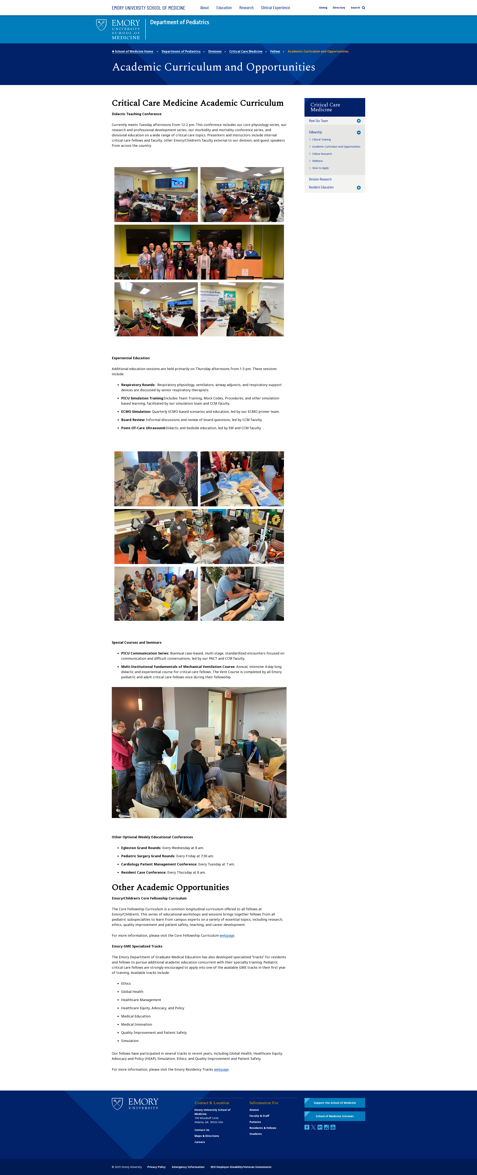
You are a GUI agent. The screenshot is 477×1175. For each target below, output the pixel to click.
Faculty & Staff (259, 1116)
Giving (323, 7)
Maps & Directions (207, 1136)
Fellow (275, 51)
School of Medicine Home (134, 51)
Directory (339, 7)
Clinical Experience (275, 7)
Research (246, 7)
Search (355, 7)
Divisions (215, 51)
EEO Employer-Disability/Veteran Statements (241, 1167)
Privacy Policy (156, 1167)
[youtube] (333, 1128)
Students (255, 1134)
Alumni (254, 1110)
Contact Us (202, 1130)
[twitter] (314, 1128)
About (204, 7)
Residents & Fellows (262, 1128)
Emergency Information (188, 1167)
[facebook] (307, 1128)
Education (224, 7)
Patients (255, 1122)
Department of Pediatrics (181, 51)
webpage (227, 935)
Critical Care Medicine (246, 51)
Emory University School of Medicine (148, 7)
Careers (200, 1142)
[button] (334, 107)
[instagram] (327, 1128)
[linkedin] (320, 1128)
